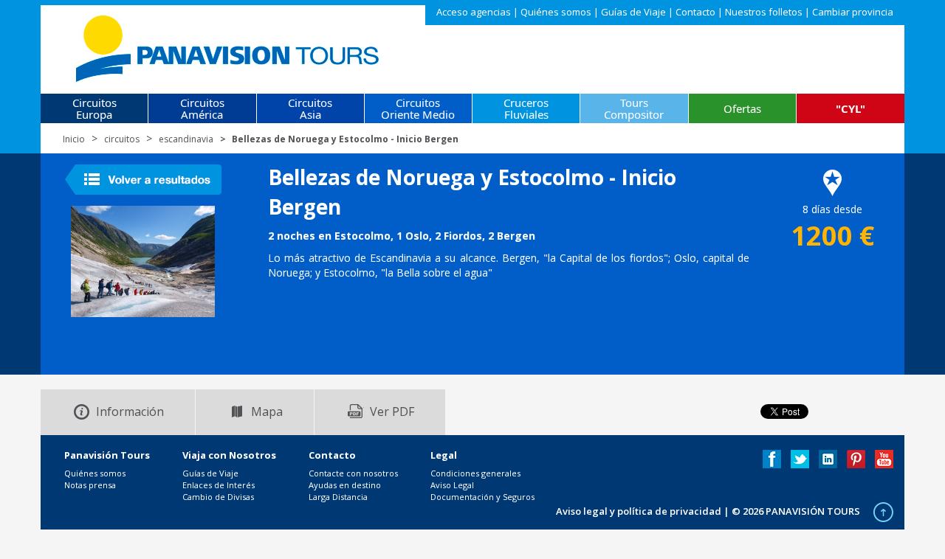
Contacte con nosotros (353, 473)
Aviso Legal (452, 484)
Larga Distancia (338, 496)
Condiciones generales (475, 473)
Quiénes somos (555, 11)
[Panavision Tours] (228, 45)
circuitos (122, 139)
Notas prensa (90, 484)
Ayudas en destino (345, 484)
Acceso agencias (473, 11)
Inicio (74, 139)
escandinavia (186, 139)
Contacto (695, 11)
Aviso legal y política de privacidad (638, 511)
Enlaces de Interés (218, 484)
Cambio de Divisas (218, 496)
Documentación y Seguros (482, 496)
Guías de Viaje (633, 11)
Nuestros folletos (764, 11)
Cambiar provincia (852, 11)
